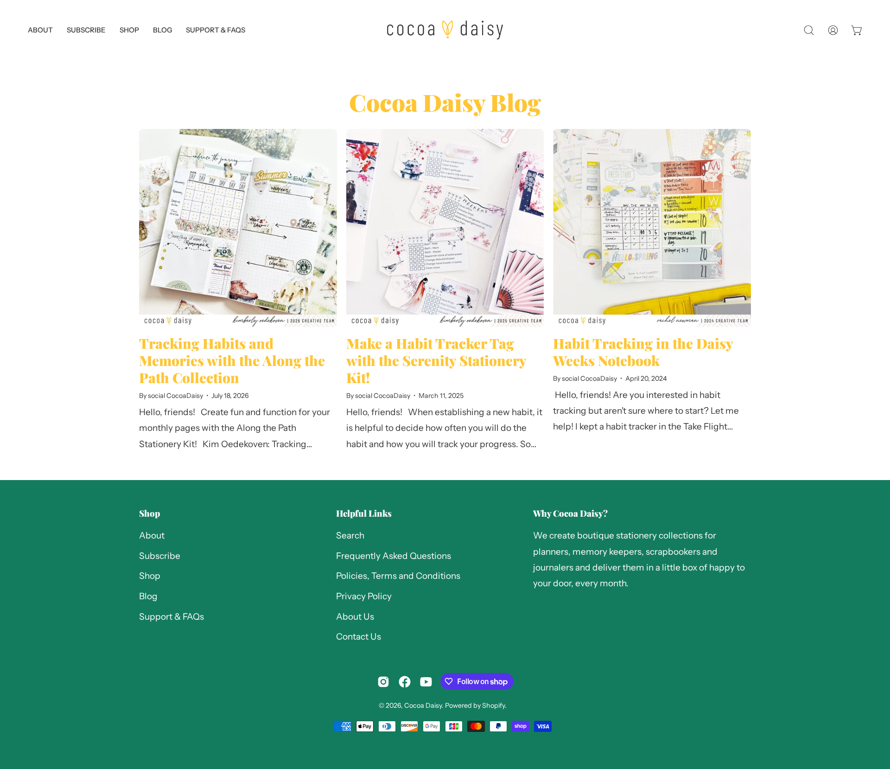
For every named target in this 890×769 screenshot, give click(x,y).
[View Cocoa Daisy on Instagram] (383, 682)
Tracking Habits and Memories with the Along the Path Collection (232, 360)
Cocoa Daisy (423, 705)
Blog (148, 596)
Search (350, 535)
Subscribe (159, 556)
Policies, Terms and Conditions (398, 576)
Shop (149, 513)
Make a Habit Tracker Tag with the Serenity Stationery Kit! (436, 360)
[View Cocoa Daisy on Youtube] (426, 682)
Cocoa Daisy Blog (445, 102)
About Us (355, 616)
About (152, 535)
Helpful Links (364, 513)
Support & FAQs (171, 616)
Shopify (493, 705)
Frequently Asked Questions (393, 556)
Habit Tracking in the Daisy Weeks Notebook (643, 351)
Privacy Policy (364, 596)
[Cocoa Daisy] (445, 30)
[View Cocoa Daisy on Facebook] (405, 682)
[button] (215, 30)
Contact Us (358, 637)
